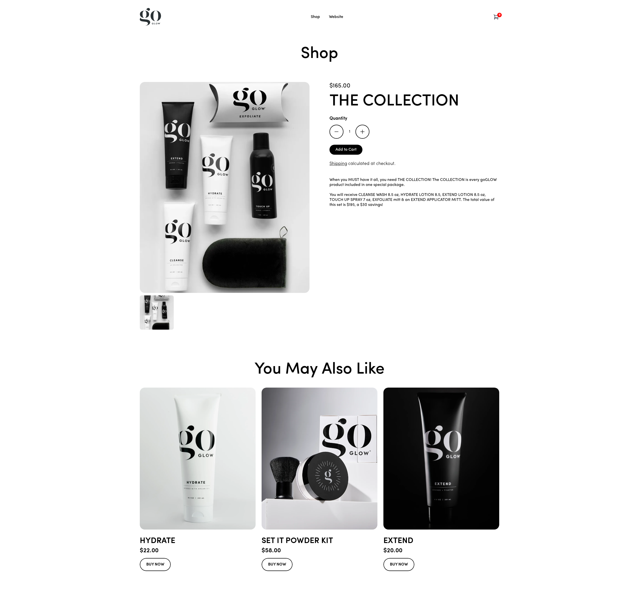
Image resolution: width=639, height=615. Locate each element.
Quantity (338, 118)
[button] (496, 17)
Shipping (338, 164)
